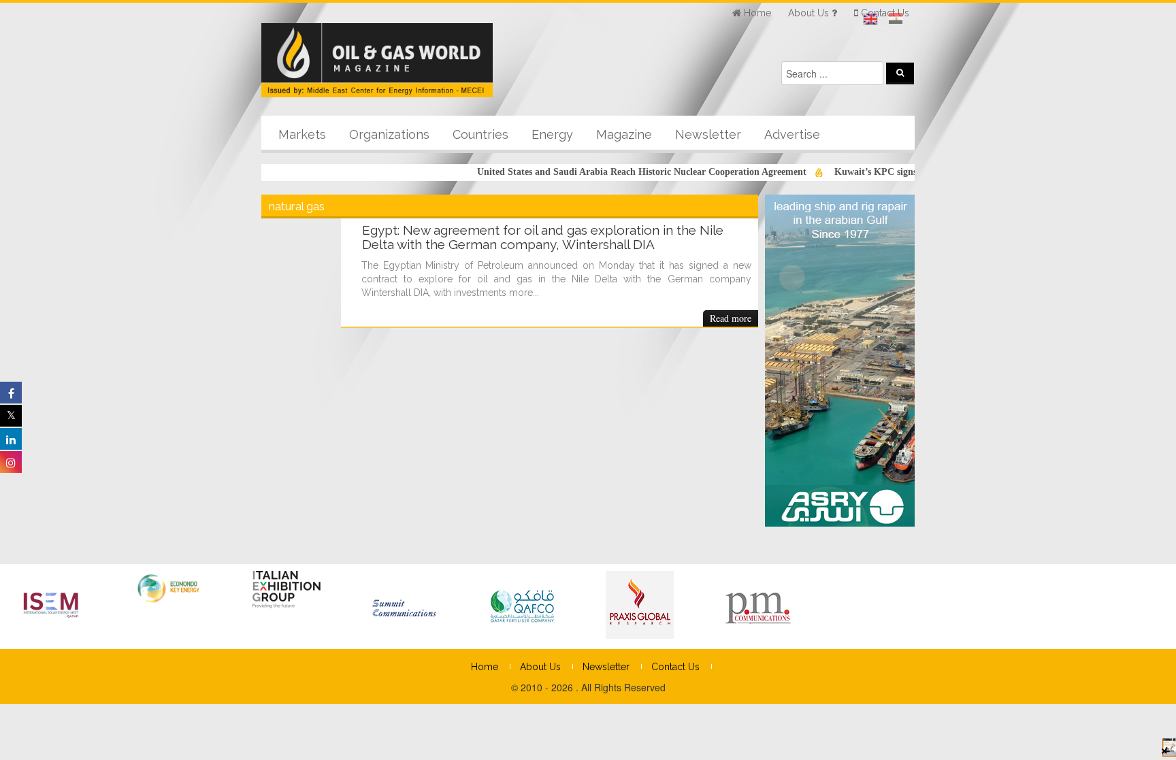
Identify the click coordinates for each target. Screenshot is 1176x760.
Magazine (624, 134)
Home (484, 666)
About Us (540, 666)
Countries (480, 134)
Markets (302, 134)
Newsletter (708, 134)
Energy (552, 134)
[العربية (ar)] (895, 19)
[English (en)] (870, 19)
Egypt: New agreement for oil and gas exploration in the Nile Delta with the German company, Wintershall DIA (542, 237)
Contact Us (675, 666)
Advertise (792, 134)
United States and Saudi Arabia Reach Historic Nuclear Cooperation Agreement (626, 172)
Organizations (389, 134)
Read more (730, 318)
